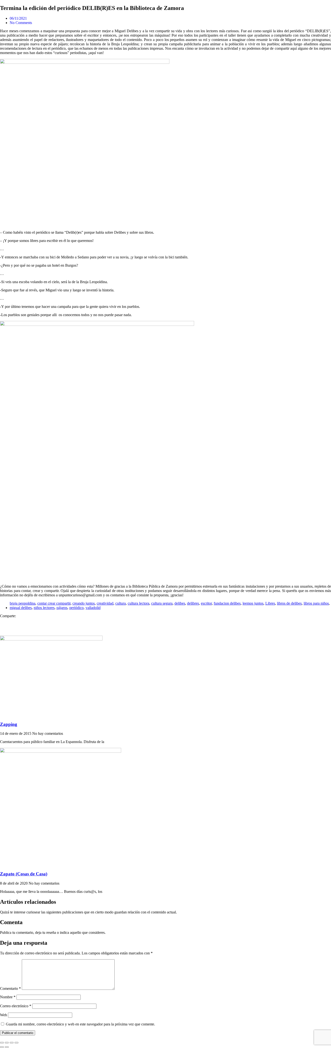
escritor (206, 603)
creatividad (105, 603)
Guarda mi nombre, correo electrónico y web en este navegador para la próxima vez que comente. (80, 1024)
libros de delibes (289, 603)
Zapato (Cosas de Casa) (23, 873)
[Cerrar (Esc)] (16, 1042)
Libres (270, 603)
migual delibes (21, 608)
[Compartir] (12, 1042)
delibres (193, 603)
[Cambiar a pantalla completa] (7, 1042)
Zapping (8, 724)
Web (3, 1015)
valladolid (93, 608)
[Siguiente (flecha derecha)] (7, 1047)
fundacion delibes (227, 603)
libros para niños (316, 603)
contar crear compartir (54, 603)
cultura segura (162, 603)
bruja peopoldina (22, 603)
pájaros (61, 608)
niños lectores (44, 608)
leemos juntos (253, 603)
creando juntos (83, 603)
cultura (120, 603)
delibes (179, 603)
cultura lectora (138, 603)
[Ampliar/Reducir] (2, 1042)
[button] (165, 620)
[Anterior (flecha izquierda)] (2, 1047)
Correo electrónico (15, 1006)
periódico (76, 608)
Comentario (10, 988)
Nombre (8, 997)
